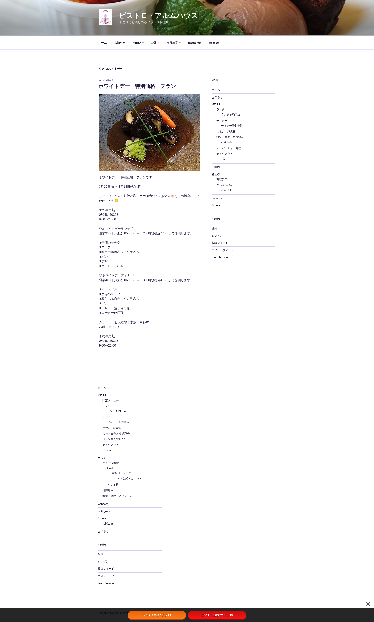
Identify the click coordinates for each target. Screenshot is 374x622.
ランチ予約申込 (230, 114)
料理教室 (221, 179)
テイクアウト (224, 153)
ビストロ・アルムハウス (158, 15)
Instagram (194, 42)
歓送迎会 (226, 142)
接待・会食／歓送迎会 (230, 137)
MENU (137, 42)
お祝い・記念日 (226, 131)
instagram (104, 511)
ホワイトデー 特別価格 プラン (137, 86)
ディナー (221, 120)
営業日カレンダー (123, 473)
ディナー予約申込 (232, 125)
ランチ (220, 109)
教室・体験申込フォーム (117, 496)
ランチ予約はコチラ (155, 615)
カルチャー (104, 457)
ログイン (217, 235)
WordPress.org (221, 257)
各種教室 (172, 42)
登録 (214, 228)
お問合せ (107, 523)
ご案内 (155, 42)
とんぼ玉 (226, 189)
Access (214, 42)
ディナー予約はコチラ (215, 615)
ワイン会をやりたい (114, 439)
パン (224, 158)
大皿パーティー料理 (228, 148)
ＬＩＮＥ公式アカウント (127, 478)
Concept (103, 503)
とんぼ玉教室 (224, 184)
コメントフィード (223, 250)
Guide (111, 468)
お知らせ (119, 42)
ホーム (103, 42)
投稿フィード (220, 242)
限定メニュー (110, 400)
